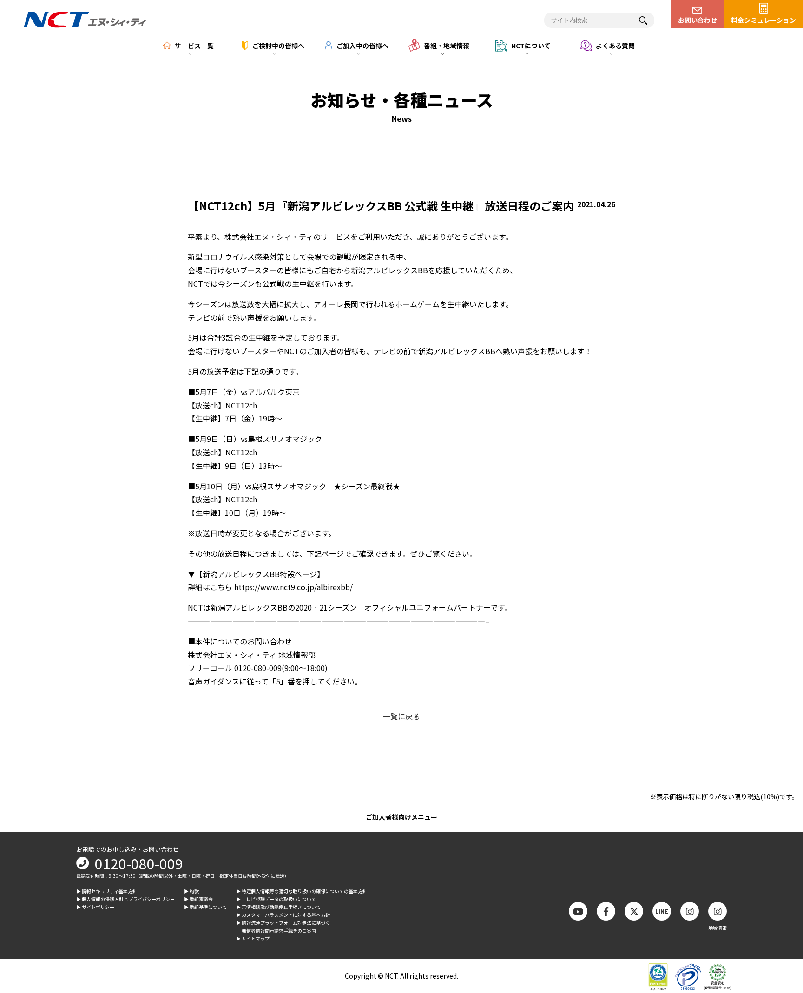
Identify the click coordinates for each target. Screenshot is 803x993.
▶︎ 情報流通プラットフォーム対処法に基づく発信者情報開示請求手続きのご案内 (283, 926)
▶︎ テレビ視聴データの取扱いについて (276, 898)
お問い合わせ (697, 20)
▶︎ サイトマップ (253, 938)
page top (780, 909)
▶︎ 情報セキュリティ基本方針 (106, 891)
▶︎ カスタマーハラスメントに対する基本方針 (283, 914)
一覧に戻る (401, 716)
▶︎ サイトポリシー (95, 906)
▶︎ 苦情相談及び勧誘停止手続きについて (278, 906)
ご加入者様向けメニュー (401, 817)
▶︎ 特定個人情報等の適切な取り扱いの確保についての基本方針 (301, 891)
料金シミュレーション (763, 20)
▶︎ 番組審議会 (198, 898)
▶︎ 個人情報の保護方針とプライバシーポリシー (125, 898)
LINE (661, 911)
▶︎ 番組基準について (205, 906)
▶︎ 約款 (191, 891)
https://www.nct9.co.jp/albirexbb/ (293, 586)
